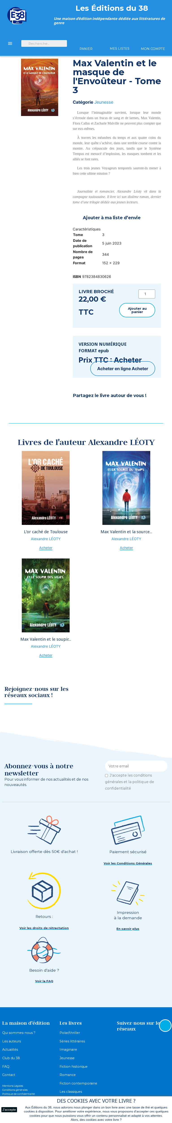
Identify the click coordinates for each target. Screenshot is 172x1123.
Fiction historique (74, 1067)
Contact (8, 1075)
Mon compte (153, 49)
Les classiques (71, 1092)
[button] (137, 310)
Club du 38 (11, 1058)
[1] (162, 766)
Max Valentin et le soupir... (45, 639)
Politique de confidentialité (18, 1093)
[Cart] (86, 41)
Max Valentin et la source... (126, 531)
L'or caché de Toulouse (46, 531)
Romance (68, 1075)
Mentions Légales (12, 1085)
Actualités (10, 1050)
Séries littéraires (72, 1041)
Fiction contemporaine (78, 1083)
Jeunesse (103, 102)
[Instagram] (160, 693)
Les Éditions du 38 (111, 8)
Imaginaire (68, 1050)
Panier (86, 49)
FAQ (5, 1067)
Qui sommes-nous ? (18, 1033)
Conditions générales (15, 1089)
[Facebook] (78, 407)
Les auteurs (11, 1041)
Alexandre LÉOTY (46, 539)
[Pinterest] (89, 407)
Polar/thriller (70, 1033)
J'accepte (9, 1109)
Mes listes (119, 49)
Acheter (140, 368)
